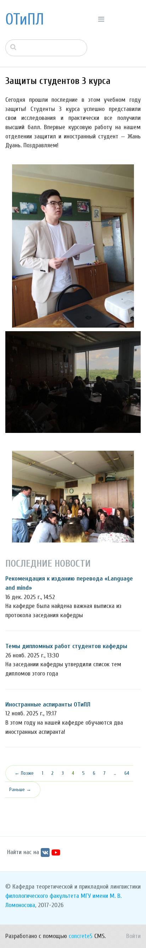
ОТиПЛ (24, 19)
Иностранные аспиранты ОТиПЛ (47, 704)
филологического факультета (42, 896)
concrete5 (80, 936)
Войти (133, 936)
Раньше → (20, 790)
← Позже (24, 773)
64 (126, 773)
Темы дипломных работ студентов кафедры (66, 646)
